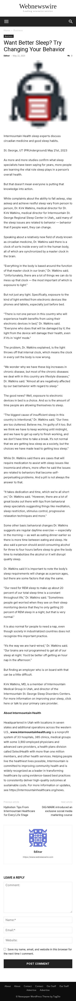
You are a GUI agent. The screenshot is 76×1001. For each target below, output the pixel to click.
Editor (7, 55)
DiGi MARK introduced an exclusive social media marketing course (57, 811)
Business (18, 30)
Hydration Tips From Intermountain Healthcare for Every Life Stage (19, 811)
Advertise (31, 990)
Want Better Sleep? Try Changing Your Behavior (34, 46)
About (8, 986)
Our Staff (51, 986)
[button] (6, 22)
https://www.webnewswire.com (38, 857)
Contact (28, 986)
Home (7, 30)
